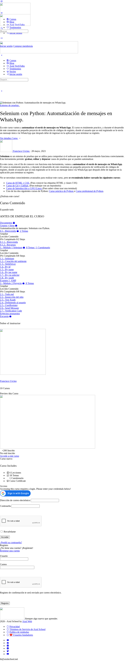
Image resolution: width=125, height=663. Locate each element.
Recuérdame (9, 531)
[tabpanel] (62, 176)
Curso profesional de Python (89, 191)
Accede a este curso (9, 456)
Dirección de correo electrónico (15, 500)
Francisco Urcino (8, 381)
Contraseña (5, 506)
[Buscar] (1, 28)
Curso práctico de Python (61, 191)
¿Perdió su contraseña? (11, 542)
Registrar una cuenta (10, 550)
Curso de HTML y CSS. (18, 183)
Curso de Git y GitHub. (17, 185)
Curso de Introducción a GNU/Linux (24, 188)
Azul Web (27, 621)
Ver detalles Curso (9, 138)
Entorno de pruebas (9, 105)
